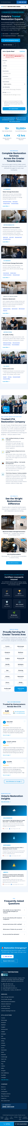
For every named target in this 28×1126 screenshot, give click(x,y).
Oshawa (3, 1043)
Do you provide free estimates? (11, 934)
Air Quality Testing (5, 1006)
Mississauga (4, 1020)
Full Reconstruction (5, 1008)
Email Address (5, 76)
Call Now (7, 1124)
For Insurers (11, 1118)
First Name (5, 60)
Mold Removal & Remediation (8, 1001)
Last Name (5, 65)
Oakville (3, 1031)
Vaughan (3, 1027)
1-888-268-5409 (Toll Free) (9, 986)
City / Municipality (6, 87)
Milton (2, 1068)
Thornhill (3, 1061)
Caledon (3, 1066)
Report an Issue (20, 1118)
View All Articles (5, 801)
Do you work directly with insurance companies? (12, 918)
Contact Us (3, 1098)
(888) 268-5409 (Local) (8, 984)
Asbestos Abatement (6, 1004)
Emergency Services (5, 1093)
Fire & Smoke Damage (6, 999)
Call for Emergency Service (11, 40)
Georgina (3, 1070)
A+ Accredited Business (19, 713)
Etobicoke (3, 1054)
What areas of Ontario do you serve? (12, 929)
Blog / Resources (5, 1096)
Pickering (3, 1038)
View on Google (6, 735)
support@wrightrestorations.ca (10, 988)
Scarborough (4, 1057)
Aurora (2, 1047)
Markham (3, 1024)
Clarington (3, 1077)
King (2, 1063)
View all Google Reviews (20, 711)
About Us (3, 1087)
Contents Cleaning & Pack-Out (8, 1010)
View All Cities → (5, 1079)
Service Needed (6, 81)
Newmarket (4, 1050)
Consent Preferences (25, 1118)
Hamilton (3, 1045)
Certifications (4, 1091)
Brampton (3, 1022)
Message (6, 92)
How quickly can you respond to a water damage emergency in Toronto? (12, 911)
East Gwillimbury (5, 1073)
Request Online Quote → (9, 961)
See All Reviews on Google (13, 781)
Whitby (2, 1040)
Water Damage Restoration (7, 997)
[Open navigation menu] (25, 6)
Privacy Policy (2, 1118)
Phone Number (6, 71)
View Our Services (7, 44)
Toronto (3, 1018)
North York (3, 1059)
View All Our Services (13, 563)
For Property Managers (7, 1118)
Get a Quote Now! (5, 1100)
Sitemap (16, 1117)
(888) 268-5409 (22, 2)
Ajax (2, 1036)
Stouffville (3, 1075)
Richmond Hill (4, 1029)
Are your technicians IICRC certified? (12, 924)
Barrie (2, 1052)
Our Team (3, 1089)
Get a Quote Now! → (14, 108)
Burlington (3, 1034)
